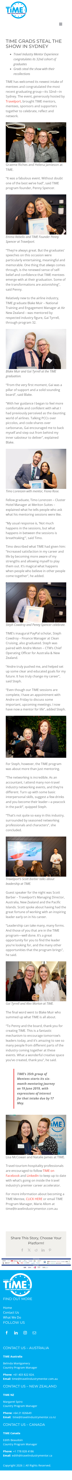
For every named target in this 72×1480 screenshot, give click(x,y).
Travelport (13, 101)
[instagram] (25, 1332)
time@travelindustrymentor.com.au (35, 1379)
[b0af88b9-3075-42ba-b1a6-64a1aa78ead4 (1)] (16, 3)
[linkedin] (16, 1332)
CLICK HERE (34, 1199)
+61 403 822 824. (24, 1374)
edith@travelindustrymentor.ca (32, 1455)
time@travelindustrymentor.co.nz (34, 1417)
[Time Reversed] (17, 1274)
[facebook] (6, 1332)
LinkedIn (33, 1176)
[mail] (34, 1332)
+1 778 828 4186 (23, 1451)
